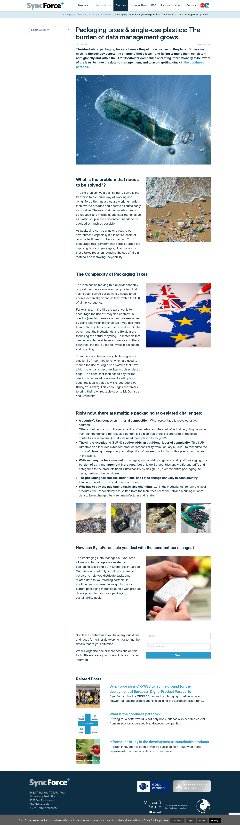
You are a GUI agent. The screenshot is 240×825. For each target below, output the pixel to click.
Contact (191, 5)
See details (177, 820)
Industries (102, 5)
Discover (121, 5)
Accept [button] (202, 820)
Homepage (69, 14)
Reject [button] (191, 820)
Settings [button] (215, 820)
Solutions (82, 5)
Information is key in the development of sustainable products (159, 742)
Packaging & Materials (101, 14)
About (178, 5)
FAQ (153, 5)
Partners (166, 5)
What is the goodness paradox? (135, 714)
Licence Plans (138, 5)
